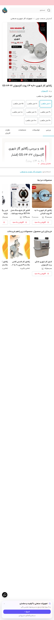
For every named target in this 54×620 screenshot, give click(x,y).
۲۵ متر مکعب (18, 103)
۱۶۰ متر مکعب (45, 120)
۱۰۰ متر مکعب (17, 112)
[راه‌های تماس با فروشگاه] (4, 594)
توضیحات (36, 130)
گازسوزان (44, 91)
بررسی (48, 130)
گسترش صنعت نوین (44, 18)
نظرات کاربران (7, 131)
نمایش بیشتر (46, 163)
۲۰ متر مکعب (32, 103)
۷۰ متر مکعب (31, 112)
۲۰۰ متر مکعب (30, 120)
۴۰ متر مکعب (45, 112)
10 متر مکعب (46, 103)
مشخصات (22, 130)
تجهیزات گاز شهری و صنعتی (21, 18)
